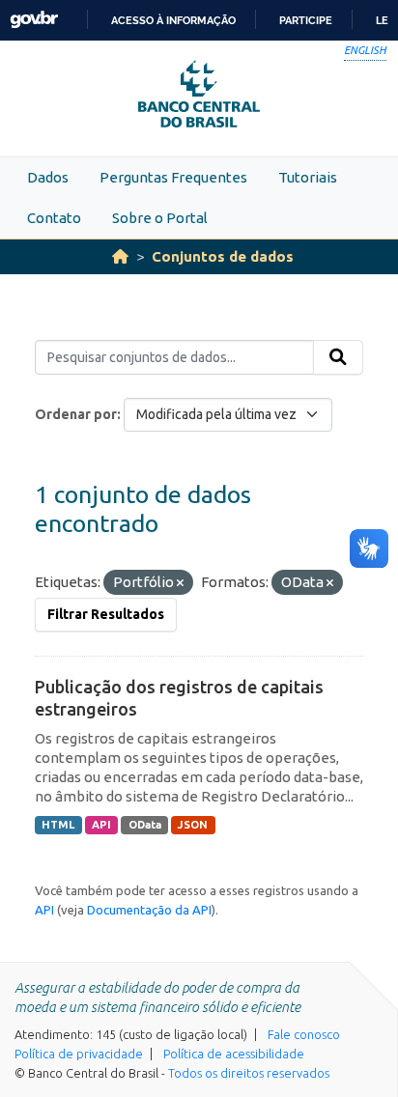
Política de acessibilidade (233, 1053)
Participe (305, 20)
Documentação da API (149, 909)
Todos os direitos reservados (248, 1073)
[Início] (120, 256)
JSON (193, 824)
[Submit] (338, 357)
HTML (58, 824)
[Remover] (180, 583)
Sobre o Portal (160, 218)
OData (144, 824)
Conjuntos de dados (223, 256)
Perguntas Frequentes (173, 177)
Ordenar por (76, 414)
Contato (54, 218)
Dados (48, 177)
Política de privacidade (78, 1053)
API (101, 824)
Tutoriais (307, 177)
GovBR (34, 20)
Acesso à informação (173, 20)
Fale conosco (304, 1034)
